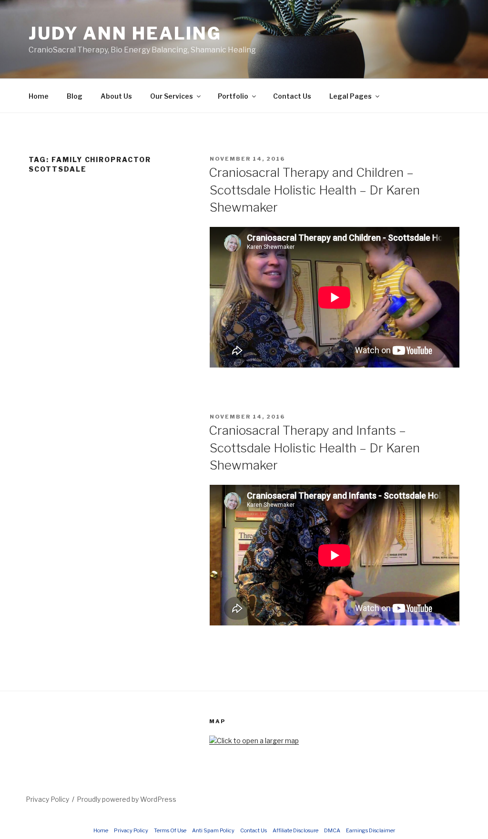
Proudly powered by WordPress (126, 799)
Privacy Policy (47, 799)
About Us (116, 96)
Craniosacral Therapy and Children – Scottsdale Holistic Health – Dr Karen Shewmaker (314, 190)
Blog (74, 96)
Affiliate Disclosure (295, 830)
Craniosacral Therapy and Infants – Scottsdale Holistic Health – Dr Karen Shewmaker (314, 447)
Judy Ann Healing (125, 33)
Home (39, 96)
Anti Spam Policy (213, 830)
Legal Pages (350, 96)
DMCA (332, 830)
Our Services (171, 96)
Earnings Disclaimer (370, 830)
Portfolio (233, 96)
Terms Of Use (170, 830)
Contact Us (292, 96)
